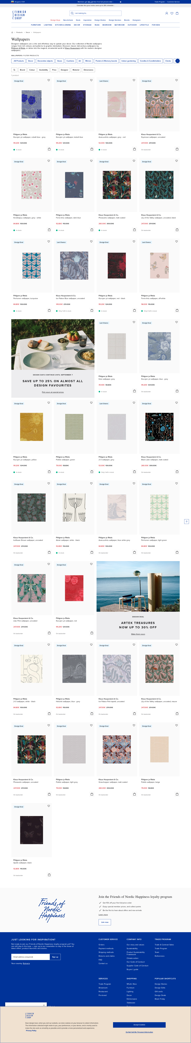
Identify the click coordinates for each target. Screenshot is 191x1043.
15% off (90, 2)
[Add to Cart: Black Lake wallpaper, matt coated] (177, 471)
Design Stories (100, 20)
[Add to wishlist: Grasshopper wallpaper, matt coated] (134, 725)
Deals (78, 20)
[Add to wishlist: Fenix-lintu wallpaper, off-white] (176, 241)
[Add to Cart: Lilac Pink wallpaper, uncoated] (49, 633)
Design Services (115, 20)
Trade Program (161, 948)
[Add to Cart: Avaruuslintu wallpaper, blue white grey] (134, 552)
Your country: (16, 963)
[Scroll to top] (186, 521)
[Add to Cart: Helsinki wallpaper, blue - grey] (91, 713)
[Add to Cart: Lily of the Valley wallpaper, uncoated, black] (177, 229)
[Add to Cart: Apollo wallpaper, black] (49, 874)
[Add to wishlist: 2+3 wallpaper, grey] (134, 402)
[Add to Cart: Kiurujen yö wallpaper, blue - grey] (177, 391)
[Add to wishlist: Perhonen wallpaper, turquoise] (48, 241)
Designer (64, 70)
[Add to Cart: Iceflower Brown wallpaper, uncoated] (49, 552)
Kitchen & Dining (63, 25)
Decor (77, 25)
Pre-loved (103, 995)
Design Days (55, 20)
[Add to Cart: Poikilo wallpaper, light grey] (91, 794)
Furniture (36, 25)
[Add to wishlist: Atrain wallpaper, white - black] (91, 483)
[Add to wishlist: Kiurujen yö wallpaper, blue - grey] (176, 322)
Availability (43, 70)
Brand (22, 70)
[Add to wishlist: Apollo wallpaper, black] (48, 805)
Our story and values (135, 945)
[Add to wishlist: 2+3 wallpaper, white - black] (48, 644)
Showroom (103, 988)
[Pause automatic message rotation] (120, 2)
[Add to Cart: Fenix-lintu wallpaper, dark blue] (91, 229)
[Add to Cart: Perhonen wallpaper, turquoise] (49, 310)
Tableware (131, 1003)
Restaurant (103, 991)
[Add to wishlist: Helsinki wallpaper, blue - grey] (91, 644)
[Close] (44, 1005)
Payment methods (106, 948)
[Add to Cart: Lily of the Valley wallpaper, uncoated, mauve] (177, 713)
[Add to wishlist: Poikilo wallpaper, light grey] (91, 725)
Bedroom (107, 25)
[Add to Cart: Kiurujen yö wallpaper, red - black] (134, 310)
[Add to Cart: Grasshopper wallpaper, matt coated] (134, 794)
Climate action (132, 958)
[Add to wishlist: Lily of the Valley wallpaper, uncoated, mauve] (176, 644)
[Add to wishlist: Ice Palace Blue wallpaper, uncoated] (91, 241)
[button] (166, 13)
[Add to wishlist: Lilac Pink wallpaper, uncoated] (48, 564)
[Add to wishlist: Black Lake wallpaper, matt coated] (176, 402)
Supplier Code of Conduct (137, 966)
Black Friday (160, 999)
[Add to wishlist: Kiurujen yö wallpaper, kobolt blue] (91, 80)
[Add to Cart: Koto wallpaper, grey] (134, 391)
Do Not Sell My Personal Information (139, 1032)
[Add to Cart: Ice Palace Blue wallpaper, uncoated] (91, 310)
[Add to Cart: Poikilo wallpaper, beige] (177, 794)
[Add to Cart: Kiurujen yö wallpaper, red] (91, 633)
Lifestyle (144, 25)
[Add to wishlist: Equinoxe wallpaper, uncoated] (176, 80)
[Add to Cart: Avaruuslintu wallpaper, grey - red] (134, 149)
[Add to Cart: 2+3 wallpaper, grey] (134, 471)
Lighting (48, 25)
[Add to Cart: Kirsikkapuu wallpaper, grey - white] (49, 229)
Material (76, 70)
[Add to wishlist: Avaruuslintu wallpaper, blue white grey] (134, 483)
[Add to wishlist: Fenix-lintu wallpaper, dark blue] (91, 160)
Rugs (97, 25)
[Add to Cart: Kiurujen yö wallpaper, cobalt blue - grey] (49, 149)
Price (54, 70)
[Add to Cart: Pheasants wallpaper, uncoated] (49, 794)
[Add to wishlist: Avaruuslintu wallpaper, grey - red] (134, 80)
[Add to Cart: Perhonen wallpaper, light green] (177, 552)
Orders (102, 945)
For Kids (156, 25)
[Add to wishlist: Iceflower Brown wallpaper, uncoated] (48, 483)
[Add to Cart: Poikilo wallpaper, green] (91, 471)
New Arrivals (68, 20)
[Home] (12, 32)
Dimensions (88, 70)
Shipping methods (106, 952)
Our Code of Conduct (136, 962)
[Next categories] (178, 61)
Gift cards (159, 991)
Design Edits (160, 988)
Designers (136, 20)
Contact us (103, 963)
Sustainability (132, 948)
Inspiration (87, 20)
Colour (32, 70)
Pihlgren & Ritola (18, 48)
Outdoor (132, 25)
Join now (104, 922)
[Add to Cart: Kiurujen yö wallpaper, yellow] (49, 471)
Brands (127, 20)
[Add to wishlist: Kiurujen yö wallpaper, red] (91, 564)
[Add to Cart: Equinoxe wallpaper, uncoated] (177, 149)
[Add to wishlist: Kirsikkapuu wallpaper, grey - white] (48, 160)
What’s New (132, 984)
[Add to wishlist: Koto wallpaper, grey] (134, 322)
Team (157, 952)
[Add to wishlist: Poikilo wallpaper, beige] (176, 725)
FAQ (100, 960)
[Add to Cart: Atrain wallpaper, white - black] (91, 552)
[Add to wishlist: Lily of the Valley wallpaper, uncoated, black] (176, 160)
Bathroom (120, 25)
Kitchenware (132, 999)
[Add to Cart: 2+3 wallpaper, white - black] (49, 713)
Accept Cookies (139, 1025)
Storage (87, 25)
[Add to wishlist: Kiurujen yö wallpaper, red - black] (134, 241)
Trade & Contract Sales (164, 945)
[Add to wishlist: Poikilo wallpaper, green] (91, 402)
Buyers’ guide (132, 969)
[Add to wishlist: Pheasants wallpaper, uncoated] (48, 725)
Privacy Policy (31, 1031)
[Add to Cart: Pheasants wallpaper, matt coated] (134, 229)
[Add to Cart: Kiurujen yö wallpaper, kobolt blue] (91, 149)
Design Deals (160, 995)
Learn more (103, 915)
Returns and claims (107, 956)
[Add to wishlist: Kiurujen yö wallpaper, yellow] (48, 402)
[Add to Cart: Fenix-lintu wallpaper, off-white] (177, 310)
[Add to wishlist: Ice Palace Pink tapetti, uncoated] (134, 644)
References (159, 956)
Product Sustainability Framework (136, 953)
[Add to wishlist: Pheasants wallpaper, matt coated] (134, 160)
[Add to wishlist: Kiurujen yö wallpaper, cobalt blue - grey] (48, 80)
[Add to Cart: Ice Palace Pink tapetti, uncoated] (134, 713)
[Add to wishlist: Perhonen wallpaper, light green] (176, 483)
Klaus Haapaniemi (72, 48)
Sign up (55, 957)
